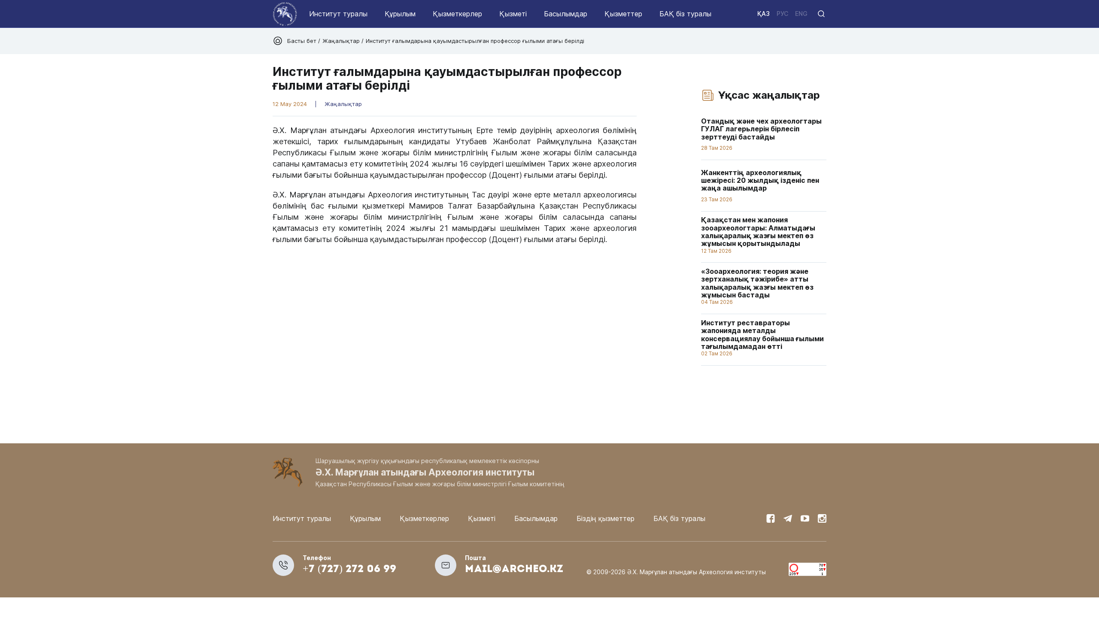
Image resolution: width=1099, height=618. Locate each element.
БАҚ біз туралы (685, 14)
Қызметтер (623, 14)
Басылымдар (565, 14)
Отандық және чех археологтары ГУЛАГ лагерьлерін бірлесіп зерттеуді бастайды (761, 129)
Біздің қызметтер (606, 518)
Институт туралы (338, 14)
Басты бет (302, 40)
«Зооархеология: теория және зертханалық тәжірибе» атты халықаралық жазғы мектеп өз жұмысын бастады (757, 283)
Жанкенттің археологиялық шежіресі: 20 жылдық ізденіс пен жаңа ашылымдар (760, 180)
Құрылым (400, 14)
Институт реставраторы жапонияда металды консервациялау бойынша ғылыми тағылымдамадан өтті (762, 334)
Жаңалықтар (341, 40)
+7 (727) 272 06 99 (349, 569)
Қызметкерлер (457, 14)
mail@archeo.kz (514, 569)
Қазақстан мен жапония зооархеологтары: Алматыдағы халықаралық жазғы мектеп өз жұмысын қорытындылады (758, 232)
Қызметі (513, 14)
